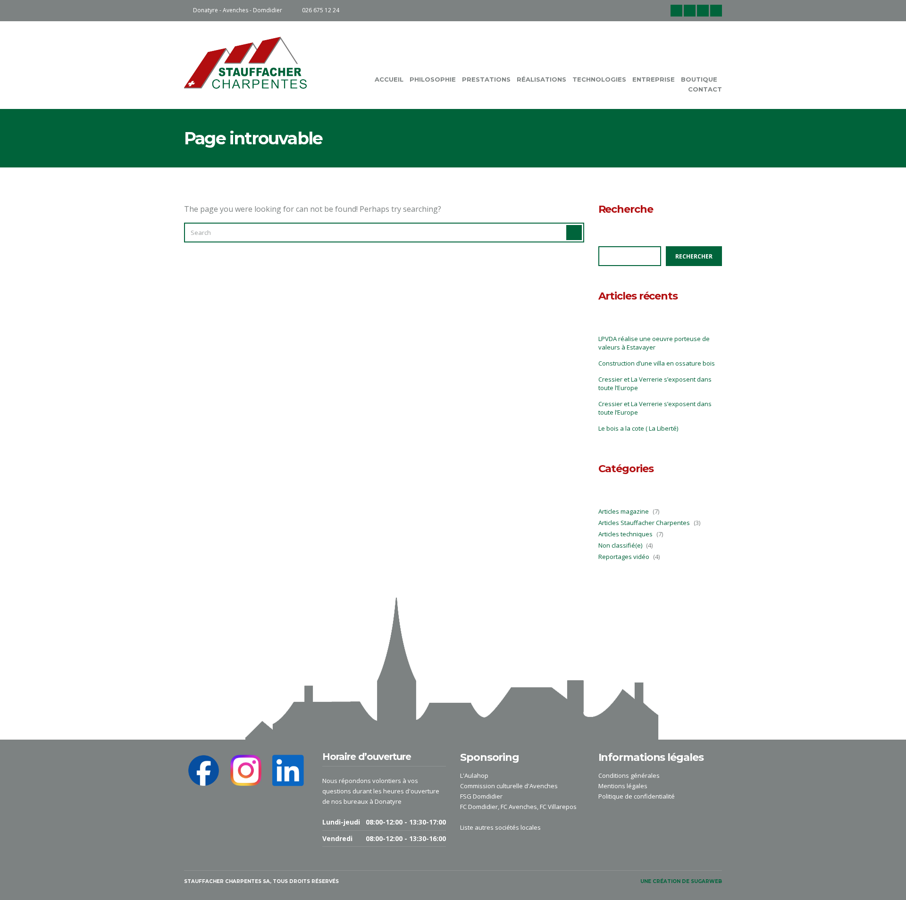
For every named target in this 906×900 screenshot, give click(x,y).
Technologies (599, 79)
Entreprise (653, 79)
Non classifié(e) (620, 545)
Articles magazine (623, 511)
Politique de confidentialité (636, 796)
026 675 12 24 (320, 10)
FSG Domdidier (481, 796)
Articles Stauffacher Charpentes (644, 522)
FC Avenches (519, 806)
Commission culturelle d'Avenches (509, 786)
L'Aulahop (474, 775)
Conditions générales (629, 775)
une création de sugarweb (681, 881)
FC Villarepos (558, 806)
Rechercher (694, 256)
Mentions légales (622, 786)
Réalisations (541, 79)
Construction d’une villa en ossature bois (656, 363)
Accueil (389, 79)
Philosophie (433, 79)
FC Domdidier (479, 806)
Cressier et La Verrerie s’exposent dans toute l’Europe (655, 383)
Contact (705, 89)
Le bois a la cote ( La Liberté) (638, 428)
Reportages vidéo (623, 556)
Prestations (486, 79)
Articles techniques (625, 534)
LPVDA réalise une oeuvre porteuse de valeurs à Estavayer (654, 342)
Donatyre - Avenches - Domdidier (237, 10)
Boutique (699, 79)
